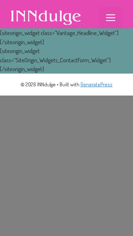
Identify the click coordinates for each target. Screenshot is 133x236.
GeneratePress (96, 84)
